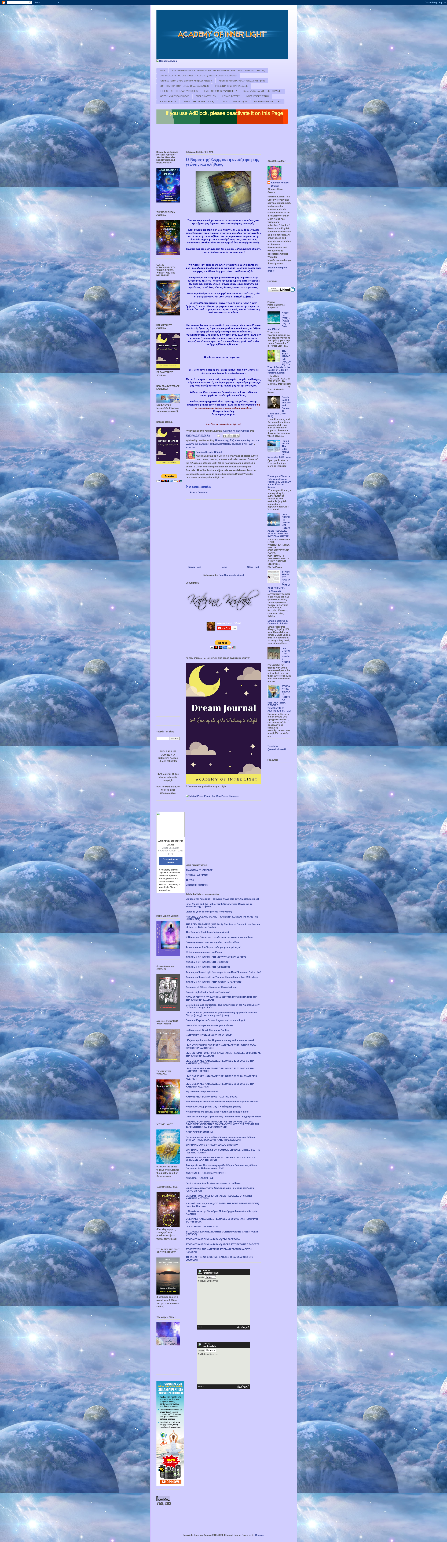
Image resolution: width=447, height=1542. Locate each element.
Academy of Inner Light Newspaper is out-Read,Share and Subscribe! (223, 972)
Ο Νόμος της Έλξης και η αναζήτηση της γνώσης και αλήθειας (220, 937)
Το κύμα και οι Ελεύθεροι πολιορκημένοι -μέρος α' (213, 947)
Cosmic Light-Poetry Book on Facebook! (208, 992)
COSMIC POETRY (231, 96)
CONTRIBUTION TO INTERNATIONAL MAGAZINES (184, 86)
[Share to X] (231, 436)
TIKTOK (190, 880)
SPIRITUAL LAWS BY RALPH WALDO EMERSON (212, 1144)
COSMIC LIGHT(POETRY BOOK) (198, 101)
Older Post (253, 567)
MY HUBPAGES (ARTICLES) (267, 101)
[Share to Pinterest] (238, 436)
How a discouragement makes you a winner (209, 1025)
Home (162, 70)
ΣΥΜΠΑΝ (190, 447)
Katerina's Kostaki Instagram (234, 101)
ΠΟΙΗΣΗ (236, 444)
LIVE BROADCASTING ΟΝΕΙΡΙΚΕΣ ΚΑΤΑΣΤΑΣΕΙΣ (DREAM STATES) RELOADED (198, 75)
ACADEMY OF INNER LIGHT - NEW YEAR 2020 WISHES (216, 957)
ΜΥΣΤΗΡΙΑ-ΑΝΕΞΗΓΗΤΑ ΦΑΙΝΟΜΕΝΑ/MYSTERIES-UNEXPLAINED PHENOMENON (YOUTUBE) (218, 70)
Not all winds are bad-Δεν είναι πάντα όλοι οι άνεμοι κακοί (217, 1111)
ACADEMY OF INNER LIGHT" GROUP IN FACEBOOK (214, 982)
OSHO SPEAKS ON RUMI (199, 1132)
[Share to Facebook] (234, 436)
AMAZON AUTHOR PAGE (199, 870)
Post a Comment (199, 492)
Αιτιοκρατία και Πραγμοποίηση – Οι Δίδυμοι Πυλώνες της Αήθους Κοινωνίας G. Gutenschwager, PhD (222, 1166)
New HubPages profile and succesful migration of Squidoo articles (222, 1101)
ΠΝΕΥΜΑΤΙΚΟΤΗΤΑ (220, 444)
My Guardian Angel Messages (202, 1091)
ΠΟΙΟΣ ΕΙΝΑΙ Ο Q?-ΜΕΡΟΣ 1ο (202, 1226)
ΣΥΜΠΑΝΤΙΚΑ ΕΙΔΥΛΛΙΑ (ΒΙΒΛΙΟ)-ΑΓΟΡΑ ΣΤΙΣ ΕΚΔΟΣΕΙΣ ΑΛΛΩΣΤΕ (222, 1244)
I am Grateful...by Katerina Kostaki (286, 655)
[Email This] (224, 436)
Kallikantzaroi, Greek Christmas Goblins (207, 1030)
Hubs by (210, 1272)
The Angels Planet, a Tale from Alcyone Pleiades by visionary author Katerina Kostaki (279, 481)
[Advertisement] (220, 138)
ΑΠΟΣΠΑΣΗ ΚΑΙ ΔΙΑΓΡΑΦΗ (200, 1178)
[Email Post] (218, 435)
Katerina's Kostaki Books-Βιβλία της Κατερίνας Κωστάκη (186, 81)
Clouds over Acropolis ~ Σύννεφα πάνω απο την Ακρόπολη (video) (222, 899)
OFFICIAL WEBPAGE (197, 875)
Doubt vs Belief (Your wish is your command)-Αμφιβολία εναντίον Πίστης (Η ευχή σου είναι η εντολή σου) (221, 1014)
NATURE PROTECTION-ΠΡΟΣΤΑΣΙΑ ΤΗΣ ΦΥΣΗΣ (211, 1096)
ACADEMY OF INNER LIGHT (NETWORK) (208, 967)
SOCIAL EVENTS (168, 101)
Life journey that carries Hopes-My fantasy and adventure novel (220, 1040)
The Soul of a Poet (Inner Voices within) (207, 932)
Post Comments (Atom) (231, 575)
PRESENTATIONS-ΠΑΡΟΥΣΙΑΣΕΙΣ (231, 86)
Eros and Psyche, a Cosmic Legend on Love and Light (215, 1020)
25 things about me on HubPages (204, 952)
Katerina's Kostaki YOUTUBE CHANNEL (262, 91)
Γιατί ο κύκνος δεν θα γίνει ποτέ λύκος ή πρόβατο (213, 1183)
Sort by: (201, 1277)
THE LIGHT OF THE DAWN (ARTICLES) (179, 91)
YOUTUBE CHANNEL (197, 885)
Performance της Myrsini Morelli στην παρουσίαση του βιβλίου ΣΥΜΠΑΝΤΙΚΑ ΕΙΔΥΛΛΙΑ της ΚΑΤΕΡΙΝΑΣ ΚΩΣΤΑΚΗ (220, 1138)
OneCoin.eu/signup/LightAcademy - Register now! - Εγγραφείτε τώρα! (223, 1116)
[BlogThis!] (228, 436)
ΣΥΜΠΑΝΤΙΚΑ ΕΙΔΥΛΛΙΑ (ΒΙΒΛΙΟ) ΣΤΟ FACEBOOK (213, 1239)
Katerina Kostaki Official (280, 184)
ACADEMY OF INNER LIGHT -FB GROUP (207, 962)
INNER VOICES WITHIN (257, 96)
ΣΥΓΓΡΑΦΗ (248, 444)
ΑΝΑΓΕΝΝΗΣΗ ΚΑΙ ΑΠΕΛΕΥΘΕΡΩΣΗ (205, 1173)
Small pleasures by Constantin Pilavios (278, 622)
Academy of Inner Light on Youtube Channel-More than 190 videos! (222, 977)
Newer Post (194, 567)
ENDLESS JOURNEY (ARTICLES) (220, 91)
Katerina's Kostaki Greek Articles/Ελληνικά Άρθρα (242, 81)
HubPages (243, 1327)
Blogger (259, 1535)
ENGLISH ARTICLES (206, 96)
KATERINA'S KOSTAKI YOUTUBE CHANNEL (209, 1035)
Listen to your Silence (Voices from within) (209, 911)
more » (201, 1327)
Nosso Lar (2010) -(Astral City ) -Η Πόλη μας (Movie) (213, 1106)
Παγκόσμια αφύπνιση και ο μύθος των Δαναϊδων (212, 942)
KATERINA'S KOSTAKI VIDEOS (174, 96)
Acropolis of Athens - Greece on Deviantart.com (211, 987)
